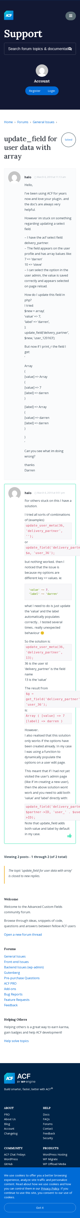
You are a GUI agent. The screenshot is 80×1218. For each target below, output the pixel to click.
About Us (10, 1119)
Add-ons (10, 989)
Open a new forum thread (23, 934)
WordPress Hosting (55, 1154)
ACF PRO (10, 983)
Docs (46, 1114)
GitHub (8, 1164)
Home (8, 122)
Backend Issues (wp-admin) (24, 967)
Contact (48, 1128)
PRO (7, 1114)
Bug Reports (13, 994)
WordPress (11, 1159)
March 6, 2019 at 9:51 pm (51, 492)
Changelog (10, 1133)
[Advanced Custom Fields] (8, 15)
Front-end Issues (16, 962)
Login (51, 91)
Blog (7, 1124)
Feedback (11, 1005)
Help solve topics (16, 1041)
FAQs (46, 1119)
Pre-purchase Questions (22, 978)
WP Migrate (50, 1159)
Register (35, 91)
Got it (40, 1207)
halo (27, 177)
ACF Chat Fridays (14, 1154)
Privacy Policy (50, 1188)
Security (48, 1138)
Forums (22, 122)
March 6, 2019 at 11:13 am (51, 177)
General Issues (43, 122)
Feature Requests (17, 1000)
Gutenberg (12, 972)
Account (9, 1128)
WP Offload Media (54, 1164)
